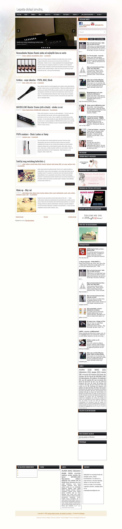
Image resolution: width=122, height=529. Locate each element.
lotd (97, 400)
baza (104, 393)
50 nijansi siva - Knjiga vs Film (96, 321)
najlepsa (29, 55)
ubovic (24, 194)
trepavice (101, 386)
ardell (23, 164)
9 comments (35, 137)
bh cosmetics (84, 395)
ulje (82, 406)
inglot (53, 164)
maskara (24, 137)
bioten (36, 164)
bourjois (44, 164)
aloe (75, 494)
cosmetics (97, 389)
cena (103, 372)
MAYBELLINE (37, 110)
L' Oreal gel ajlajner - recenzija (96, 129)
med (102, 400)
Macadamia (85, 378)
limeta (93, 406)
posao (102, 390)
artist (23, 193)
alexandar (87, 381)
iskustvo (83, 372)
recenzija (85, 374)
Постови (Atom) (29, 220)
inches (95, 397)
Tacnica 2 (89, 141)
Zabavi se (76, 14)
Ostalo (99, 14)
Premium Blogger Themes (67, 517)
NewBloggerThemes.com (79, 517)
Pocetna (19, 14)
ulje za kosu (90, 392)
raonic (41, 55)
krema (88, 390)
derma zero (90, 396)
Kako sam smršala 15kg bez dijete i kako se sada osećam (95, 80)
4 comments (40, 83)
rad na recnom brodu (67, 504)
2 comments (47, 55)
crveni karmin (64, 507)
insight (102, 397)
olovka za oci (45, 110)
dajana (34, 193)
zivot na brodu (71, 507)
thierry (104, 405)
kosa (82, 390)
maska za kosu (100, 406)
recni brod (95, 384)
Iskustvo (48, 14)
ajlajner (81, 387)
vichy (73, 164)
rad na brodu (98, 380)
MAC (31, 83)
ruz (99, 405)
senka (102, 384)
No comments (53, 110)
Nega (40, 14)
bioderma (81, 383)
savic (69, 193)
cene (88, 383)
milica (50, 193)
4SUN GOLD (100, 392)
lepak (102, 399)
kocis (38, 193)
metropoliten (82, 402)
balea (91, 387)
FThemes (44, 517)
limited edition (71, 500)
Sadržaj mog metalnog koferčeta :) (30, 161)
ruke (95, 405)
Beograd (81, 393)
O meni (26, 14)
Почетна (46, 216)
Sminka (33, 14)
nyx (63, 164)
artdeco (28, 164)
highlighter (88, 397)
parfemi (81, 403)
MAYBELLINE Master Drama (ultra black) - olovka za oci (39, 107)
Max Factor (88, 393)
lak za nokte (95, 399)
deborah (49, 164)
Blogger (82, 513)
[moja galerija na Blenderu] (87, 437)
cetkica (102, 395)
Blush (23, 83)
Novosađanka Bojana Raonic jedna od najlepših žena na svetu (41, 53)
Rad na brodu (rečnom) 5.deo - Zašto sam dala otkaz (96, 67)
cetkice (28, 83)
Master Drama (30, 110)
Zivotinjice (66, 14)
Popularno (83, 39)
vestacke (87, 406)
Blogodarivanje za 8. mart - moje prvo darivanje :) (95, 93)
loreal (94, 383)
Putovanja (57, 14)
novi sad (95, 390)
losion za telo (88, 400)
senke (101, 374)
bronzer (83, 389)
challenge (81, 396)
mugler (102, 402)
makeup (47, 193)
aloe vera (95, 381)
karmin (104, 389)
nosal (54, 193)
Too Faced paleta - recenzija (95, 55)
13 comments (21, 166)
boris (31, 193)
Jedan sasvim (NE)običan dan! (96, 105)
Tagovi (91, 39)
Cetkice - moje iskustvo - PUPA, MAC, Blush (34, 80)
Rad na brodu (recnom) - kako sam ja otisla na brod (95, 43)
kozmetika (87, 399)
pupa (34, 83)
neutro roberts (82, 408)
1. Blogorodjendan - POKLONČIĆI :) (89, 261)
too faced (90, 376)
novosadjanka (35, 55)
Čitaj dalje (69, 74)
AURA (82, 370)
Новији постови (19, 216)
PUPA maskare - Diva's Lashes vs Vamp (32, 134)
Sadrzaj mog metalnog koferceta (30, 42)
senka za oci (83, 386)
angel (95, 393)
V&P (27, 194)
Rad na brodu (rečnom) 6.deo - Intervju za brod (96, 296)
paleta (89, 380)
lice (80, 400)
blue (91, 395)
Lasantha (58, 517)
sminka (73, 193)
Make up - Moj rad (24, 190)
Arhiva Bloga (100, 39)
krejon (24, 110)
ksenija (42, 193)
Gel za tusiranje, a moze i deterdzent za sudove (94, 309)
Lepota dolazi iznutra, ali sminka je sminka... (60, 513)
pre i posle (88, 403)
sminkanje (19, 194)
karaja (56, 164)
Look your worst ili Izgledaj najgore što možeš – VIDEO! (95, 117)
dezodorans (100, 396)
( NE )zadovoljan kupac (87, 14)
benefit (32, 164)
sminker (81, 392)
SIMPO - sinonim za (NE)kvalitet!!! (89, 331)
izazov (80, 399)
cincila (79, 505)
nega (88, 384)
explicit (81, 397)
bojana (24, 55)
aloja (86, 387)
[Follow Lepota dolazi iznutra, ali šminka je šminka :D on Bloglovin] (93, 222)
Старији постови (72, 216)
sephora (70, 164)
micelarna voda (93, 402)
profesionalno (59, 193)
